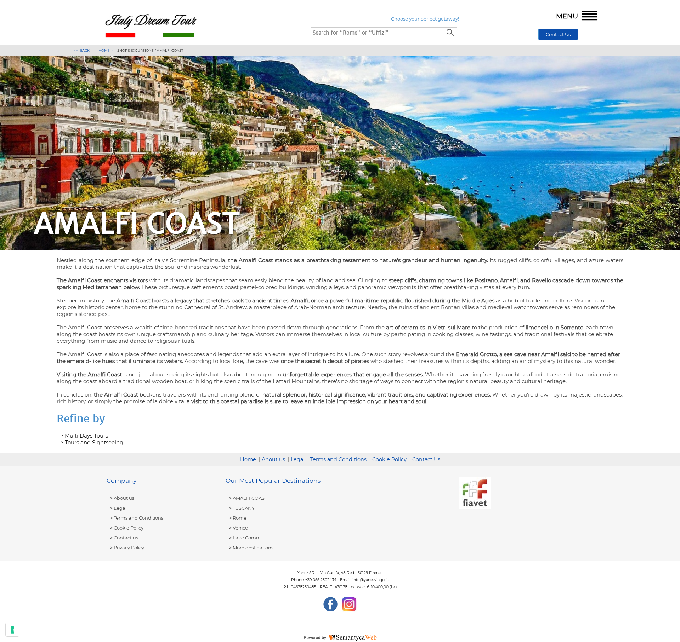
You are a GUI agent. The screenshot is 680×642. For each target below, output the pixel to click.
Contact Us (558, 34)
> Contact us (124, 537)
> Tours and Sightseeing (91, 442)
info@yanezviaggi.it (370, 580)
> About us (122, 498)
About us (273, 459)
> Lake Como (244, 537)
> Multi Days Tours (84, 435)
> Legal (118, 508)
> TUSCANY (242, 508)
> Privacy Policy (127, 547)
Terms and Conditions (338, 459)
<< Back (82, 50)
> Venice (238, 528)
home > (106, 50)
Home (248, 459)
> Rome (237, 518)
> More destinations (251, 547)
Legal (298, 459)
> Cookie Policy (126, 528)
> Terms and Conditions (136, 518)
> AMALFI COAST (248, 498)
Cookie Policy (389, 459)
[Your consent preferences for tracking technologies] (12, 629)
